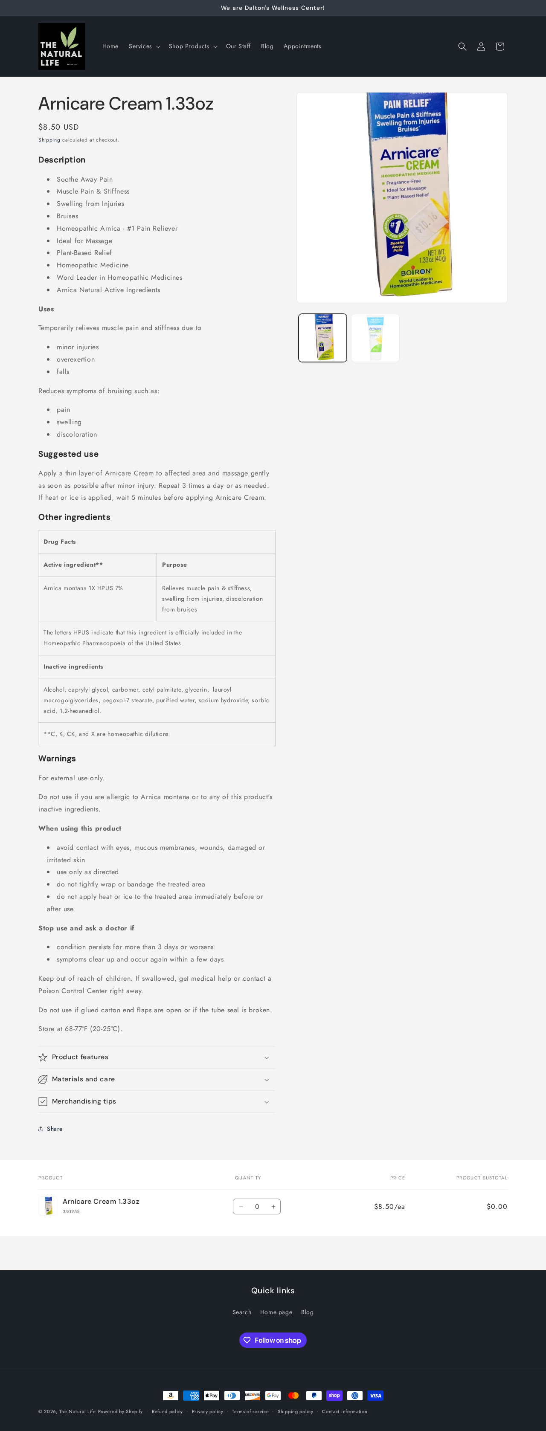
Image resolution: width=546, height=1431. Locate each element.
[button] (144, 46)
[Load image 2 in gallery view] (375, 338)
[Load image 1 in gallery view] (323, 338)
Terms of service (250, 1411)
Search (242, 1312)
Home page (276, 1312)
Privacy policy (208, 1411)
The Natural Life (77, 1411)
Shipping (49, 140)
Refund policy (167, 1411)
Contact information (344, 1411)
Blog (307, 1312)
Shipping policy (296, 1411)
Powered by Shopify (120, 1411)
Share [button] (55, 1128)
